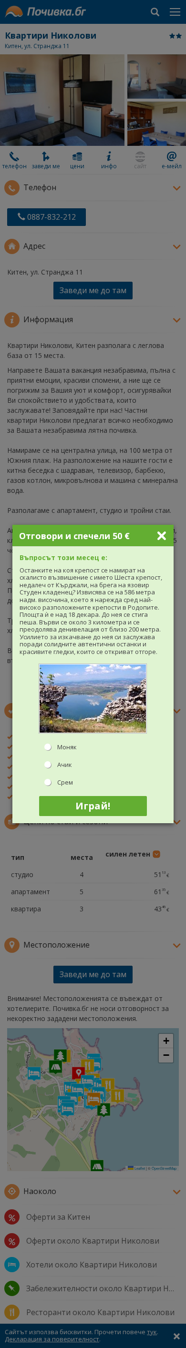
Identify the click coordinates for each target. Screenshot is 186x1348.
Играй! (92, 805)
